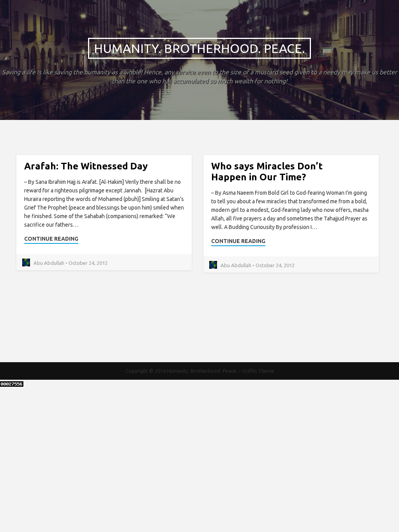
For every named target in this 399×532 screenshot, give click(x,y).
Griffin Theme (258, 370)
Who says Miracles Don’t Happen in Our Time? (267, 171)
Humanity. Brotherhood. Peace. (199, 48)
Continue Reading (51, 239)
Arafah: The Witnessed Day (86, 166)
